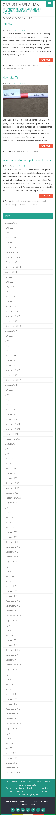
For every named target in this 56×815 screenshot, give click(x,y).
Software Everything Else (29, 794)
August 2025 (11, 223)
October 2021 (11, 434)
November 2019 (12, 547)
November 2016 (12, 713)
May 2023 (9, 345)
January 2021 (11, 478)
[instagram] (43, 810)
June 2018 (10, 630)
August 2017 (11, 669)
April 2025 (10, 232)
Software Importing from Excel (19, 788)
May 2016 (9, 743)
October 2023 (11, 321)
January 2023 (11, 365)
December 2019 (12, 542)
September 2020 (13, 497)
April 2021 (10, 463)
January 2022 (11, 419)
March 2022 (10, 409)
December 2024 (12, 252)
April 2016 (10, 748)
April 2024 (10, 291)
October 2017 (11, 659)
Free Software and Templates (18, 781)
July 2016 (9, 733)
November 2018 (12, 605)
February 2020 (12, 532)
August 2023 (11, 331)
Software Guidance (42, 781)
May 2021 (9, 458)
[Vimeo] (38, 810)
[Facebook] (13, 810)
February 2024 (12, 301)
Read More (46, 60)
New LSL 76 (10, 77)
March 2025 (10, 237)
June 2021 (10, 453)
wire (49, 65)
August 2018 (11, 620)
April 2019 (10, 581)
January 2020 (11, 537)
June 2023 (10, 340)
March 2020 (10, 527)
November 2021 (12, 429)
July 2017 (9, 674)
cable (29, 65)
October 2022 (11, 375)
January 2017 (11, 704)
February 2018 (12, 640)
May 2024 (9, 286)
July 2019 (9, 566)
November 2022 (12, 370)
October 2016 (11, 718)
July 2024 (9, 277)
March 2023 (10, 355)
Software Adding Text (43, 788)
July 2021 (9, 448)
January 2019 (11, 596)
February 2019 (12, 591)
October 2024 (11, 262)
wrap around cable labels (13, 69)
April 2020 (10, 522)
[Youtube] (23, 810)
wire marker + (38, 204)
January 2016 (11, 763)
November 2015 (12, 772)
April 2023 (10, 350)
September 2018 (13, 615)
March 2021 (10, 468)
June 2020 (10, 512)
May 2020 (9, 517)
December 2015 (12, 767)
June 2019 (10, 571)
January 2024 (11, 306)
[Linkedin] (33, 810)
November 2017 (12, 655)
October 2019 (11, 551)
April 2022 (10, 404)
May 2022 (9, 399)
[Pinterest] (28, 810)
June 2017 (10, 679)
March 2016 (10, 753)
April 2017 (10, 689)
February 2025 (12, 242)
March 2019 (10, 586)
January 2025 (11, 247)
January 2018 (11, 645)
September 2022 (13, 380)
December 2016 (12, 709)
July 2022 (9, 389)
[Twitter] (18, 810)
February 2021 (12, 473)
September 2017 (13, 664)
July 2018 (9, 625)
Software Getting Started (29, 785)
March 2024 (10, 296)
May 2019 (9, 576)
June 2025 (10, 227)
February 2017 (12, 699)
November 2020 (12, 488)
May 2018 (9, 635)
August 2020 (11, 502)
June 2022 (10, 394)
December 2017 (12, 650)
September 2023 (13, 326)
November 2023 (12, 316)
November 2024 (12, 257)
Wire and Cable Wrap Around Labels (27, 160)
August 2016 (11, 728)
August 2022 (11, 385)
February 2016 (12, 758)
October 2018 (11, 610)
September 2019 (13, 556)
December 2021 (12, 424)
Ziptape (35, 151)
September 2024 (13, 267)
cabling (13, 204)
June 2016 (10, 738)
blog (24, 65)
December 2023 (12, 311)
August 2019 (11, 561)
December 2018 (12, 601)
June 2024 (10, 281)
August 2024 (11, 272)
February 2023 (12, 360)
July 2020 (9, 507)
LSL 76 (7, 24)
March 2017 (10, 694)
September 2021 (13, 439)
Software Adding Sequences (17, 791)
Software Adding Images (42, 791)
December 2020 (12, 483)
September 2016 (13, 723)
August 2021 (11, 443)
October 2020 (11, 493)
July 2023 (9, 335)
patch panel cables (24, 204)
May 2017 (9, 684)
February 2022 (12, 414)
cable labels (36, 65)
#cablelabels (17, 65)
